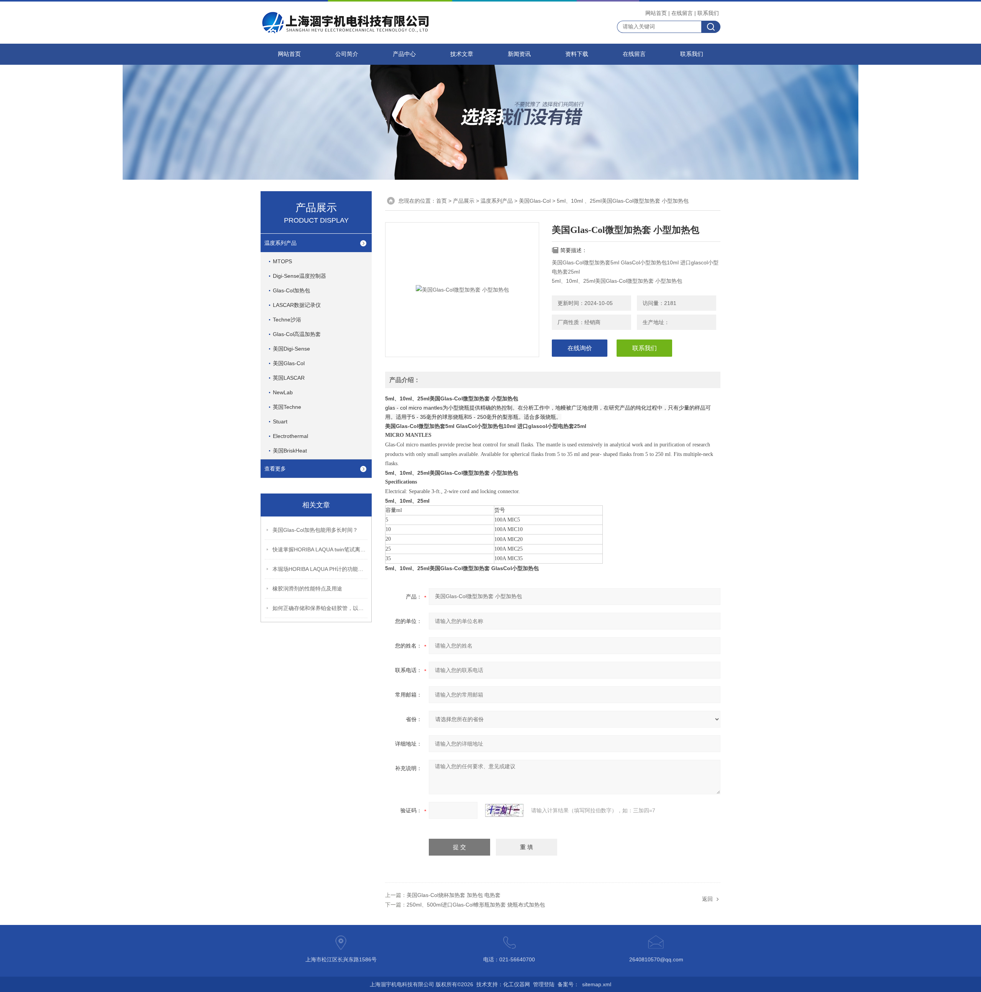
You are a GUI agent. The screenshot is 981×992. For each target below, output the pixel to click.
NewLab (283, 392)
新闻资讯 (519, 54)
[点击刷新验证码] (504, 810)
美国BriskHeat (290, 451)
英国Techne (287, 407)
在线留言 (682, 13)
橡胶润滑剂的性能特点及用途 (307, 588)
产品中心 (404, 54)
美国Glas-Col (289, 363)
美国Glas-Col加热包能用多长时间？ (315, 530)
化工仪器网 (516, 984)
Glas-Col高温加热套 (297, 334)
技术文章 (461, 54)
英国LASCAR (289, 378)
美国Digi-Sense (291, 349)
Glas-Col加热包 (291, 290)
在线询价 (580, 348)
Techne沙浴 (287, 319)
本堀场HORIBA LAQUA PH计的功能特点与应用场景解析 (320, 569)
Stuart (280, 421)
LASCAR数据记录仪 (297, 305)
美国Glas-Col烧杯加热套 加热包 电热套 (453, 895)
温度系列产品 (280, 243)
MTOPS (282, 261)
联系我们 (708, 13)
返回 (707, 899)
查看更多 (275, 469)
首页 (441, 201)
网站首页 (656, 13)
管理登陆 (543, 984)
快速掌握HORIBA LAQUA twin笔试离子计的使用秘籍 (320, 549)
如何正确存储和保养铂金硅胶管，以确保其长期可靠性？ (320, 608)
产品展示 (463, 201)
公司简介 (346, 54)
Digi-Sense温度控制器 (299, 276)
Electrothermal (290, 436)
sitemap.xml (596, 984)
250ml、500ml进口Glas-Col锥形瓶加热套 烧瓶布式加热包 (476, 905)
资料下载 (576, 54)
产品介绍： (404, 380)
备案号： (568, 984)
